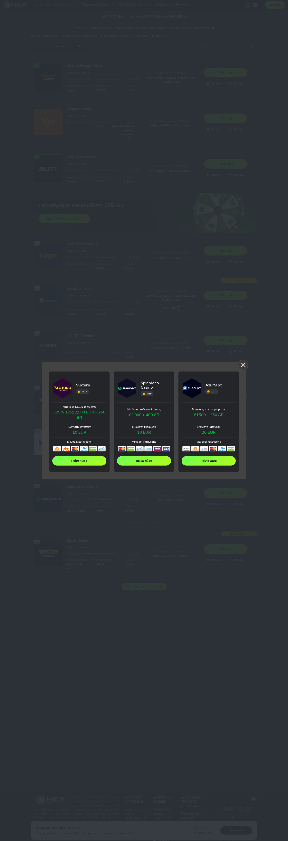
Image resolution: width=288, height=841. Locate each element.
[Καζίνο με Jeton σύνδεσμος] (66, 448)
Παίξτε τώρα (79, 461)
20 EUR (209, 432)
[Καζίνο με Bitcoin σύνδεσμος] (57, 448)
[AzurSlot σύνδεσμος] (192, 388)
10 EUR (79, 432)
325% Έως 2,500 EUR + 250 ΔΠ (79, 415)
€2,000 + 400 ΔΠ (144, 415)
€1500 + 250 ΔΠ (209, 415)
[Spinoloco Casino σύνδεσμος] (127, 388)
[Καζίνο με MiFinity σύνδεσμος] (84, 448)
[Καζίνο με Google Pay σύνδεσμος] (204, 448)
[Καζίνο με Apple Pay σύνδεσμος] (186, 448)
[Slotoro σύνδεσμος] (62, 388)
